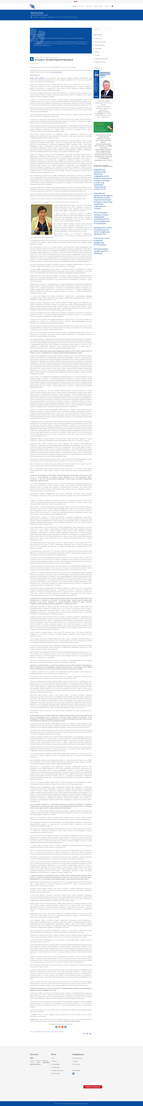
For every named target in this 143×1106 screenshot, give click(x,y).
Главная (74, 6)
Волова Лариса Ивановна (56, 1031)
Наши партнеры (78, 1058)
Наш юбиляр (98, 48)
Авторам (107, 6)
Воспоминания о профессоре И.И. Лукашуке (101, 251)
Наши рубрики (42, 17)
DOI (53, 1058)
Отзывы (76, 1061)
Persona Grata (51, 17)
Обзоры (97, 52)
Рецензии (97, 55)
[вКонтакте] (73, 1073)
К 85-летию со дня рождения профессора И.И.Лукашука (101, 241)
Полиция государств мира (101, 58)
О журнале (81, 6)
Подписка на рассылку (93, 1086)
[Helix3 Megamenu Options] (112, 6)
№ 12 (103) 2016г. (34, 63)
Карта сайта (77, 1064)
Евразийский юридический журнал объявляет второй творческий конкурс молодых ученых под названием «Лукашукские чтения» (103, 201)
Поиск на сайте (56, 1073)
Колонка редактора (100, 45)
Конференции (56, 1067)
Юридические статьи (100, 62)
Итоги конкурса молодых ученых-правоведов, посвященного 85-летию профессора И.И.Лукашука (102, 217)
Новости (54, 1061)
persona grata (37, 1031)
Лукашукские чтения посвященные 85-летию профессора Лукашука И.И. (103, 230)
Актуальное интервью (100, 42)
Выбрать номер (98, 6)
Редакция (88, 6)
